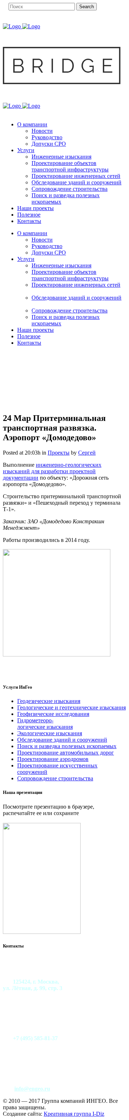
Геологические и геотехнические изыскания (71, 707)
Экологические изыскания (49, 733)
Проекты (59, 453)
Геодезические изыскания (48, 701)
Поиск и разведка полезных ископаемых (66, 746)
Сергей (87, 453)
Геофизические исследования (53, 714)
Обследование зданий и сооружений (62, 740)
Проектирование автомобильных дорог (65, 753)
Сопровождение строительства (55, 778)
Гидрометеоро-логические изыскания (45, 723)
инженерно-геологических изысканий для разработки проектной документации (52, 471)
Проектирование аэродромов (53, 759)
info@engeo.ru (32, 1089)
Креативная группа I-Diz (74, 1114)
